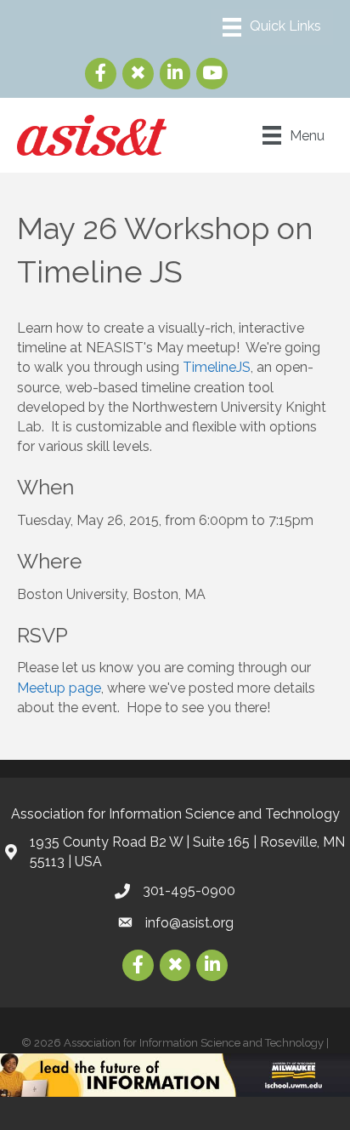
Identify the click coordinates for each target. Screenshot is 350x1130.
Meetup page (59, 688)
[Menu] (272, 27)
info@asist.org (189, 923)
